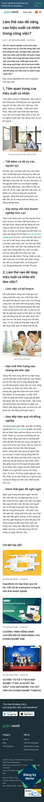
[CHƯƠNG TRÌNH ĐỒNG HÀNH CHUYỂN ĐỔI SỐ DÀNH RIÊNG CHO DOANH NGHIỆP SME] (22, 611)
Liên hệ (26, 739)
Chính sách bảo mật (31, 750)
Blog (5, 40)
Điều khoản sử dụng (31, 746)
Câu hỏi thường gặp (31, 743)
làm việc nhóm (19, 429)
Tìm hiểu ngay (38, 4)
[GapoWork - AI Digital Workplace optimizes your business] (12, 12)
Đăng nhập (27, 12)
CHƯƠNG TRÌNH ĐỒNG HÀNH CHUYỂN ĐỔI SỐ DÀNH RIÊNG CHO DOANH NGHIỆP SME (21, 635)
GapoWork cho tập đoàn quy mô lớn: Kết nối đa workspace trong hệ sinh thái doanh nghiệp (21, 587)
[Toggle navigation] (40, 12)
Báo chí (5, 739)
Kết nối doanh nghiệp (17, 40)
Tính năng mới (8, 746)
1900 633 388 (11, 786)
